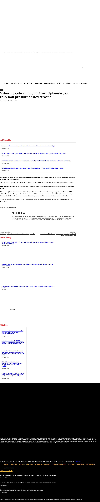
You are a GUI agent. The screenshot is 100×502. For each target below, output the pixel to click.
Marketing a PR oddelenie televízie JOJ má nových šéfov (17, 234)
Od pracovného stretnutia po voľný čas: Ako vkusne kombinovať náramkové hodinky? (28, 146)
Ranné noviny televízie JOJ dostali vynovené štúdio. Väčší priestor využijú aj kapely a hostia (28, 287)
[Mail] (4, 458)
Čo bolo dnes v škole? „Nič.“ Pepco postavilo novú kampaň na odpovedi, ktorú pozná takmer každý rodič (34, 153)
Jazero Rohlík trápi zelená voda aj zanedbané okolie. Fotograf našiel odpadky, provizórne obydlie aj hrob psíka (36, 161)
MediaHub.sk (6, 101)
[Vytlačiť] (67, 104)
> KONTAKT (78, 461)
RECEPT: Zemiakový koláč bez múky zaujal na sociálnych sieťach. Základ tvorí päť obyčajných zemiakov (13, 375)
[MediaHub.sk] (6, 216)
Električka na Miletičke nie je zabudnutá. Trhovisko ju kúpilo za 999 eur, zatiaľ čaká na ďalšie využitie (33, 168)
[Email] (61, 104)
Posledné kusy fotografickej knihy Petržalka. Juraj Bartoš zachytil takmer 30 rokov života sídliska (27, 265)
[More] (73, 104)
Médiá (1, 90)
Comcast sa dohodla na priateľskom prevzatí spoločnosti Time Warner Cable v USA (58, 234)
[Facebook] (56, 104)
